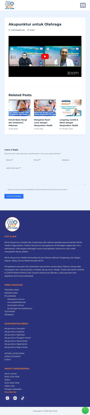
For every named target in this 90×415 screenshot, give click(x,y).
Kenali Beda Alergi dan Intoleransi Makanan (18, 123)
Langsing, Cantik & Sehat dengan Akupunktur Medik (69, 123)
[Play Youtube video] (45, 56)
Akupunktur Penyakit (14, 328)
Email (37, 160)
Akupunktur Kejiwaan (14, 335)
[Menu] (83, 5)
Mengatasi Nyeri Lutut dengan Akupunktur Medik (43, 123)
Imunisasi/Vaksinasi (16, 302)
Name (9, 160)
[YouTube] (15, 398)
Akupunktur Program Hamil (17, 338)
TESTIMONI (9, 311)
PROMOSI (9, 315)
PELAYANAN (10, 296)
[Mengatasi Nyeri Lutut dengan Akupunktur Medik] (45, 108)
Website (65, 160)
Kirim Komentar (14, 196)
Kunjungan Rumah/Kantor (19, 308)
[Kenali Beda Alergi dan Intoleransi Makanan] (19, 108)
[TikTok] (23, 398)
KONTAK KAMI (11, 293)
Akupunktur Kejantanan (15, 344)
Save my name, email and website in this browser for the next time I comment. (37, 189)
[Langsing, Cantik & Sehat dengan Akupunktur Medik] (70, 108)
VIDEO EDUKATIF (12, 356)
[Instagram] (7, 398)
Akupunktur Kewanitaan (16, 341)
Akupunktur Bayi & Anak (16, 347)
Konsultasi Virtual (15, 305)
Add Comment (13, 168)
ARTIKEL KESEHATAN (14, 353)
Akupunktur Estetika (14, 332)
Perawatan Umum (16, 299)
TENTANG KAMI (11, 290)
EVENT (32, 30)
